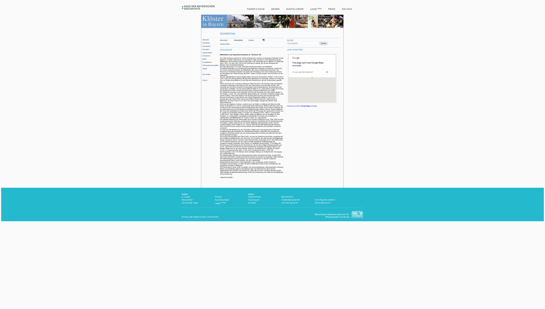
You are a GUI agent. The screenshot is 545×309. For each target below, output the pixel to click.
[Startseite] (198, 8)
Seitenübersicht (323, 203)
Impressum (254, 200)
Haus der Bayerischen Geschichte (201, 217)
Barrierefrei (287, 197)
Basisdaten (224, 40)
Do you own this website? (303, 72)
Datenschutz (254, 197)
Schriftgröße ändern (325, 200)
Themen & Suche (256, 9)
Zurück (204, 80)
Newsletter (187, 200)
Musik (204, 59)
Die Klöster (206, 43)
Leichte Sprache (289, 203)
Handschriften (207, 53)
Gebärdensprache (290, 200)
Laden (315, 9)
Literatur (251, 40)
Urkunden (205, 49)
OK (327, 72)
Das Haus (347, 9)
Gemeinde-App (190, 203)
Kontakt (252, 203)
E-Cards (186, 197)
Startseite (205, 40)
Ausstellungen (294, 9)
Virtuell (204, 68)
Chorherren (206, 56)
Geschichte (206, 46)
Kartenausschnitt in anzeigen (302, 106)
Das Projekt (206, 74)
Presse (331, 9)
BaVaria (275, 9)
